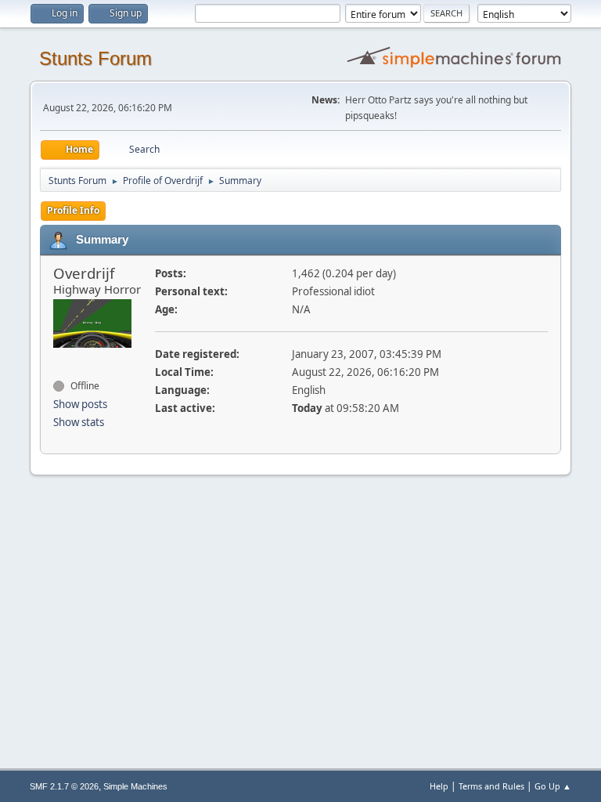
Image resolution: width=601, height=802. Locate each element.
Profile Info (73, 210)
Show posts (80, 404)
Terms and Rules (491, 786)
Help (439, 786)
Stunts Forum (95, 58)
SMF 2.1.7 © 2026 (64, 786)
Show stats (78, 422)
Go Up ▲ (552, 786)
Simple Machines (135, 786)
